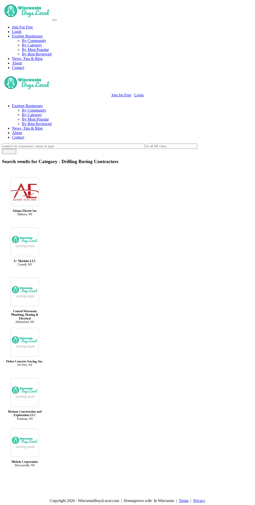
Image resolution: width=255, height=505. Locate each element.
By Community (34, 40)
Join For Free (22, 27)
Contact (18, 67)
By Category (32, 45)
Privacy (199, 501)
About (17, 63)
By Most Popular (35, 49)
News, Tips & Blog (27, 58)
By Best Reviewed (37, 54)
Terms (184, 501)
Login (16, 31)
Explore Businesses (27, 36)
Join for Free (121, 95)
